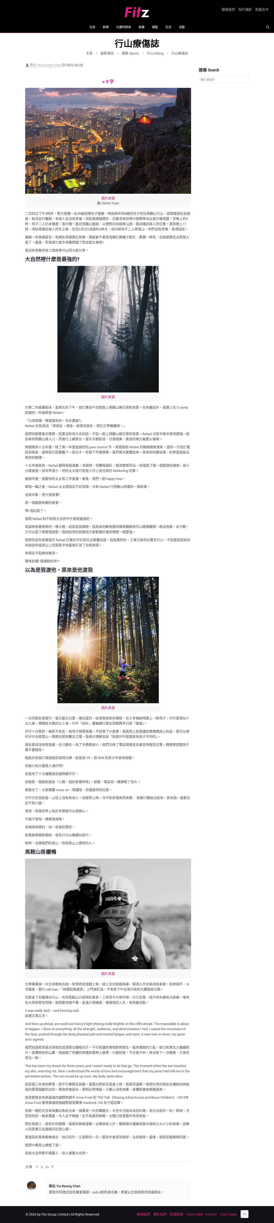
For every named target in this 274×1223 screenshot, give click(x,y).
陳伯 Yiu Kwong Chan (45, 65)
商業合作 (262, 9)
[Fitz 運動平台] (137, 10)
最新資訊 (107, 53)
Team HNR (194, 1214)
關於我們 (160, 1214)
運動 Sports (130, 53)
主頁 (89, 53)
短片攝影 (245, 9)
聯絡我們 (228, 9)
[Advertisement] (224, 145)
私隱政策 (176, 1214)
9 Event (211, 1214)
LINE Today (228, 1214)
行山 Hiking (155, 53)
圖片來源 (108, 198)
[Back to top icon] (244, 1214)
